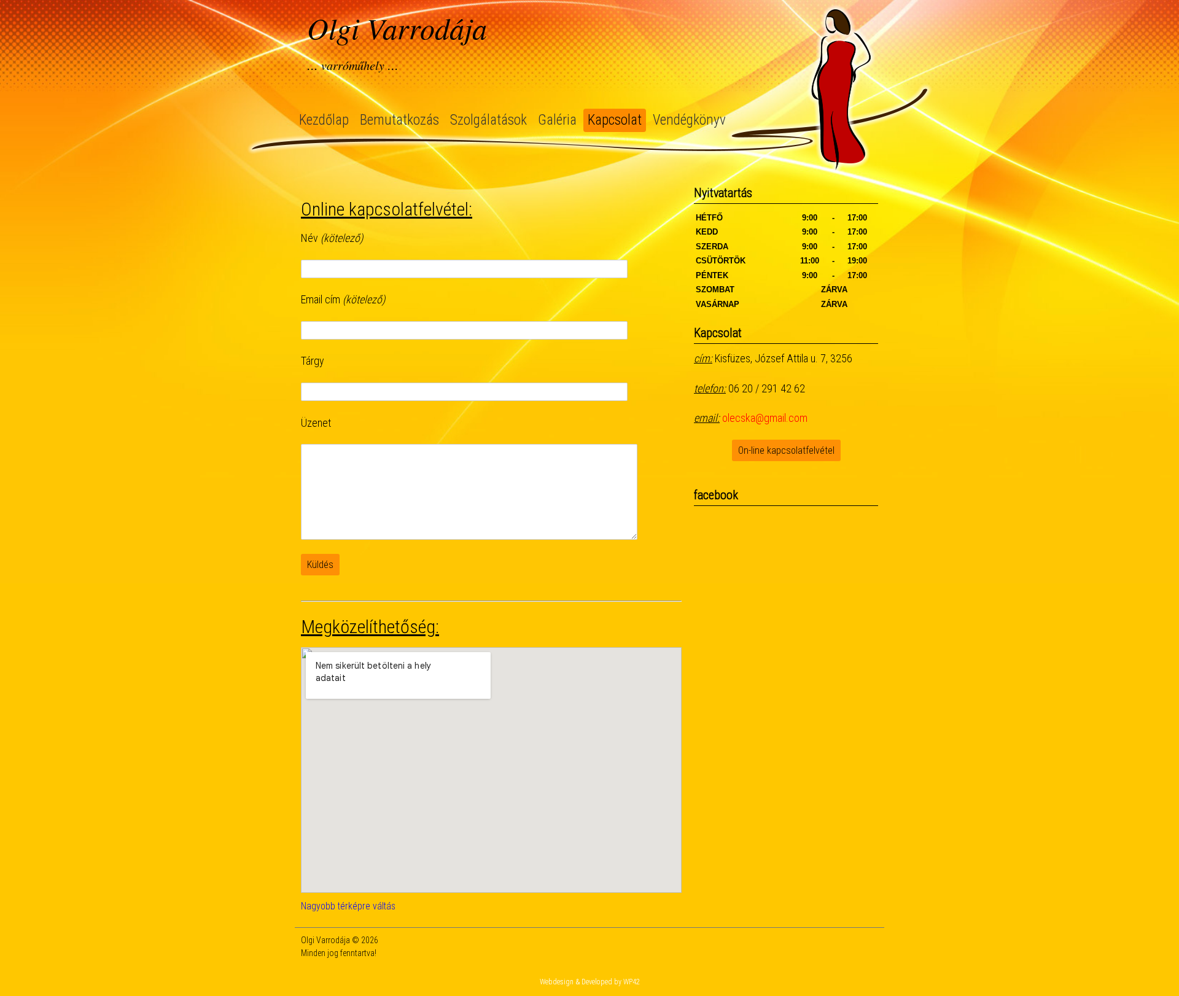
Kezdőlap (324, 120)
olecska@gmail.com (764, 417)
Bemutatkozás (399, 120)
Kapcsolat (615, 120)
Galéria (557, 120)
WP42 (631, 982)
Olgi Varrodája (397, 27)
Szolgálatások (488, 120)
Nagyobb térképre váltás (348, 906)
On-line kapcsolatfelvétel (786, 450)
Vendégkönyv (689, 120)
